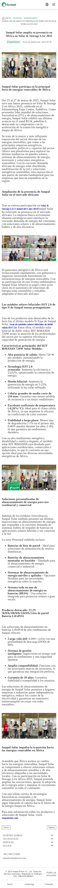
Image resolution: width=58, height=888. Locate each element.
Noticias (17, 18)
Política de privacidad (51, 874)
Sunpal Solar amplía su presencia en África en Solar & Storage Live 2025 (29, 22)
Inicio (8, 18)
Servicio (8, 842)
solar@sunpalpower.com (14, 858)
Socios (7, 846)
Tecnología (11, 839)
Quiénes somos (12, 835)
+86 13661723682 (11, 854)
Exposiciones (30, 18)
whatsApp (29, 884)
